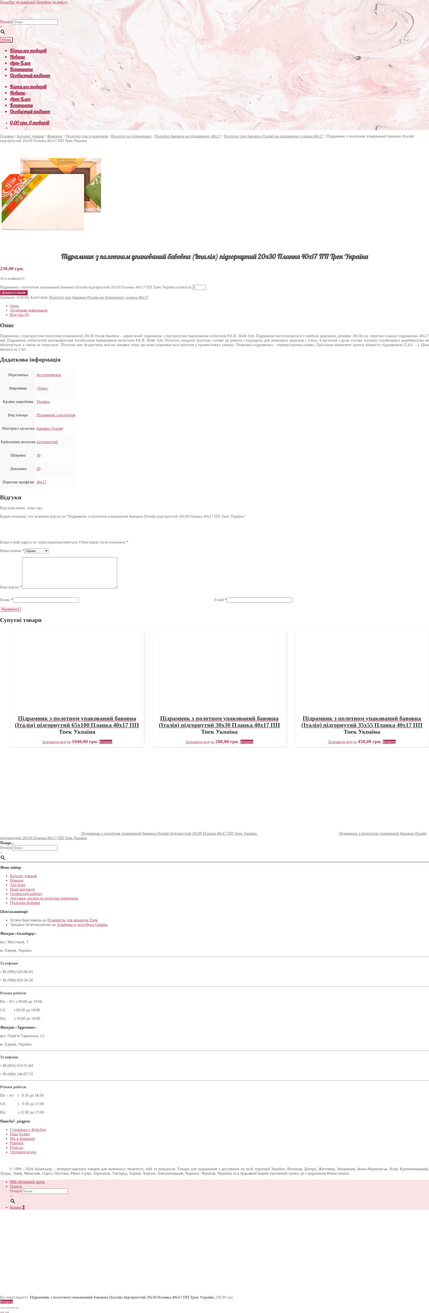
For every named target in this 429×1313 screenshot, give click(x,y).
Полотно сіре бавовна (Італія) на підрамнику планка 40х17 (273, 136)
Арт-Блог (20, 63)
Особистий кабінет (30, 75)
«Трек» (42, 388)
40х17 (41, 482)
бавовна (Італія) (49, 428)
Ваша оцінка (12, 550)
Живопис (55, 136)
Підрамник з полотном (55, 415)
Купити (6, 1302)
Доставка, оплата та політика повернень (44, 898)
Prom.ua (16, 1147)
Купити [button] (105, 742)
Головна (7, 136)
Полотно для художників (87, 136)
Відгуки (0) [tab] (19, 315)
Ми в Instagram (22, 1138)
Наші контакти (22, 889)
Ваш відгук (11, 587)
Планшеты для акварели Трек (72, 920)
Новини (17, 57)
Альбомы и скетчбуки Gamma (82, 924)
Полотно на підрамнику (131, 136)
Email (220, 600)
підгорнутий (47, 442)
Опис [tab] (14, 306)
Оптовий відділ (23, 1152)
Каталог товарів (28, 50)
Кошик (17, 1207)
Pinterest (16, 1143)
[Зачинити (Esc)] (17, 1307)
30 (38, 455)
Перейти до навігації (17, 2)
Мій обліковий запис (27, 1182)
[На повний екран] (7, 1307)
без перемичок (48, 375)
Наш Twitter (20, 1134)
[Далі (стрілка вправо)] (7, 1312)
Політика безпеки (25, 903)
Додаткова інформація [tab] (28, 310)
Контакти (21, 69)
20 (38, 469)
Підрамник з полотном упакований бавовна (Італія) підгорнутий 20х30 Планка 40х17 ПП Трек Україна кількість (95, 287)
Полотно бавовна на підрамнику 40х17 (188, 136)
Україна (43, 402)
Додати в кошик (14, 292)
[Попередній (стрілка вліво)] (2, 1312)
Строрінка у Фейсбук (28, 1130)
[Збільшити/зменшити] (2, 1307)
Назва (6, 600)
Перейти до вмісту (52, 2)
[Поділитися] (12, 1307)
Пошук (6, 22)
